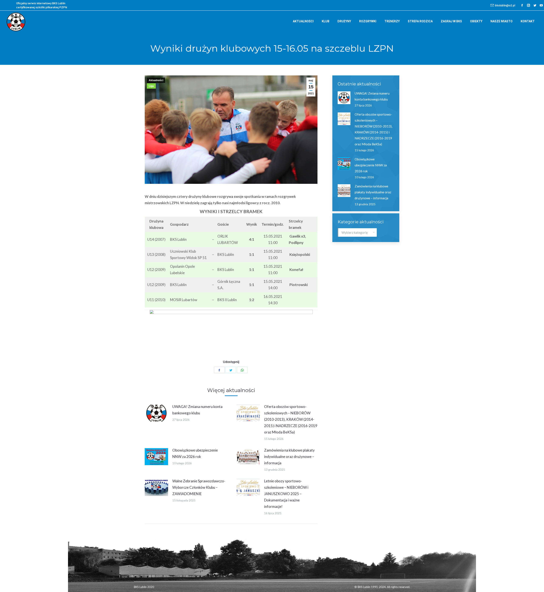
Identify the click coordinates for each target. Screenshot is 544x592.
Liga (151, 86)
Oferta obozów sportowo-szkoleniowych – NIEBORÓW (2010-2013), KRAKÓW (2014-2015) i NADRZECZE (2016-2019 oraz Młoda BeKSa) (290, 419)
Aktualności (156, 80)
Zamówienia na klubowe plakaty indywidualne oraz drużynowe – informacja (289, 456)
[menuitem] (303, 21)
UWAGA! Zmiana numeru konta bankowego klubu (197, 409)
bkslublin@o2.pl (505, 5)
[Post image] (156, 413)
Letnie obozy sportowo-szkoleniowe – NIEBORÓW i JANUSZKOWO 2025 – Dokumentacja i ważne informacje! (286, 494)
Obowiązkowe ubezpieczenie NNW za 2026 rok (195, 453)
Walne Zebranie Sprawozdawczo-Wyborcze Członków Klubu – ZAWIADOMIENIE (198, 487)
